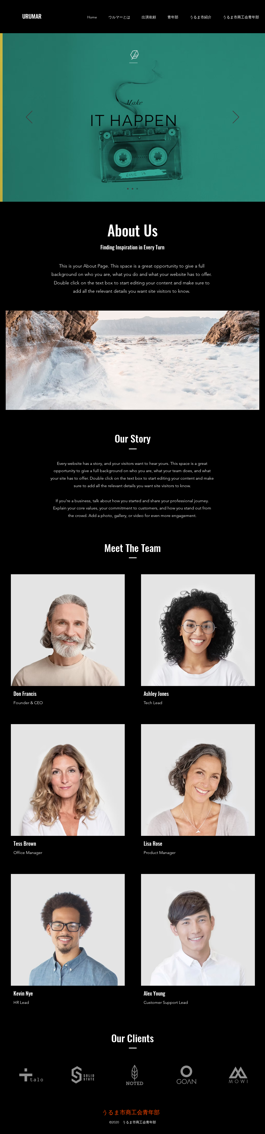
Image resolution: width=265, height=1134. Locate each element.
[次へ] (236, 117)
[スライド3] (137, 189)
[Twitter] (111, 693)
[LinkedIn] (119, 693)
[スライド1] (128, 189)
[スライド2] (132, 189)
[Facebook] (103, 693)
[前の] (29, 117)
